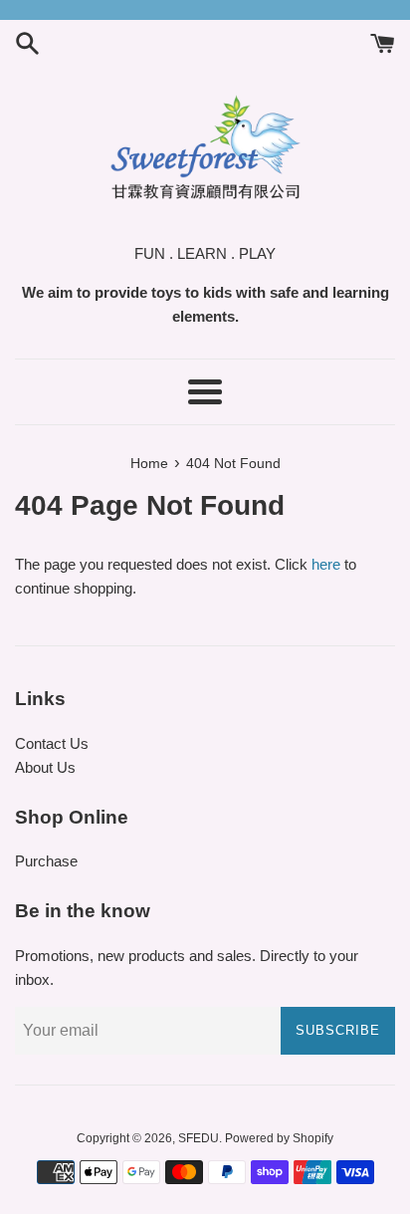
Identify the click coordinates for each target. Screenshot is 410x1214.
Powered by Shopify (279, 1138)
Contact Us (52, 743)
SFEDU (198, 1138)
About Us (45, 767)
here (325, 564)
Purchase (46, 860)
